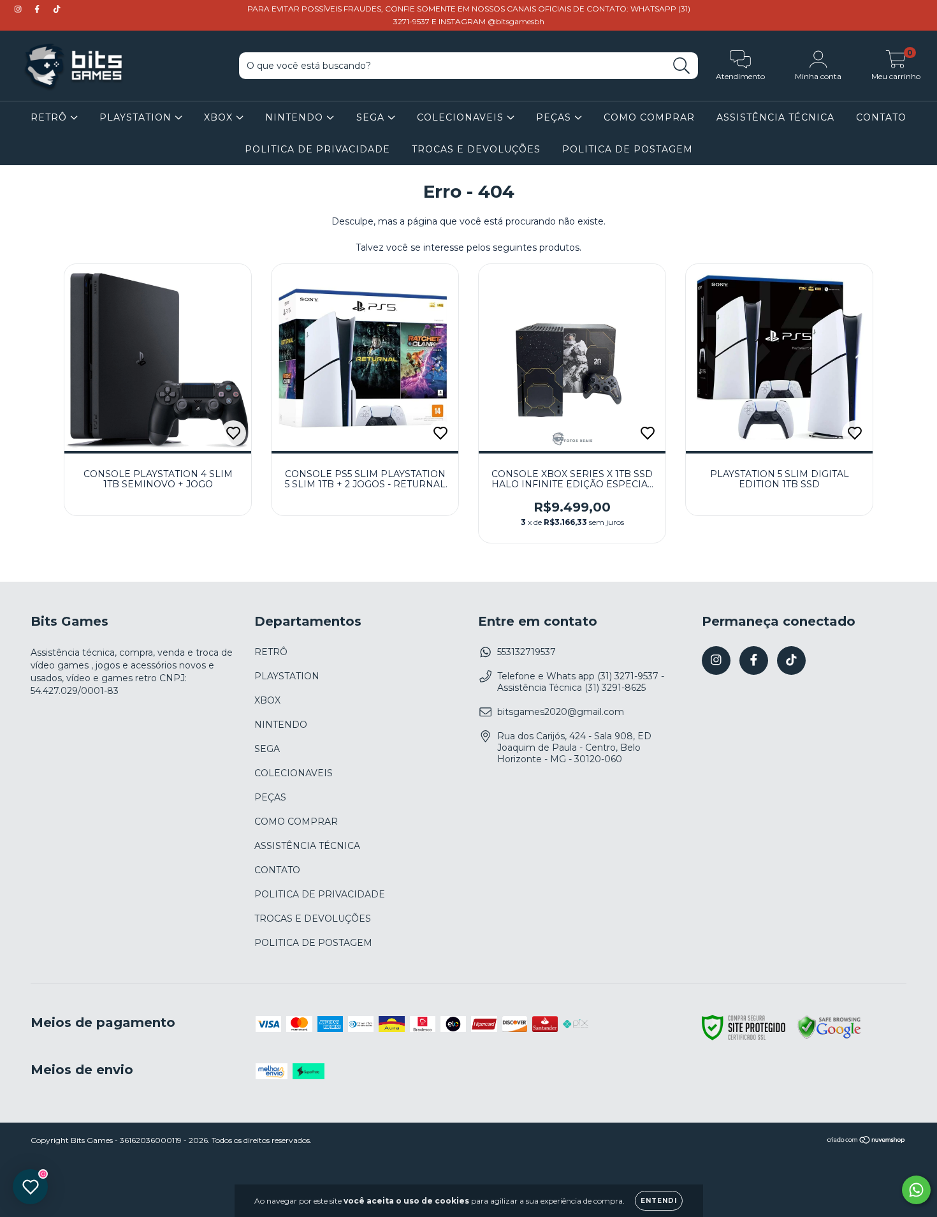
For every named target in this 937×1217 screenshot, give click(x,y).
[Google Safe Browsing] (829, 1037)
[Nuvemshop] (866, 1141)
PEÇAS (555, 117)
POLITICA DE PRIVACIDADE (317, 149)
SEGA (372, 117)
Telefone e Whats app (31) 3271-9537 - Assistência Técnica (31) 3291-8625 (580, 681)
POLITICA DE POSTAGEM (627, 149)
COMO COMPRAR (649, 117)
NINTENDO (295, 117)
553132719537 (526, 652)
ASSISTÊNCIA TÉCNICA (775, 117)
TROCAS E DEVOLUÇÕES (476, 149)
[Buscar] (682, 66)
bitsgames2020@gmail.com (560, 712)
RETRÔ (50, 117)
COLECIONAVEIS (462, 117)
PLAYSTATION (137, 117)
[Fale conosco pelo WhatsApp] (916, 1190)
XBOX (220, 117)
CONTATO (881, 117)
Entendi (659, 1201)
